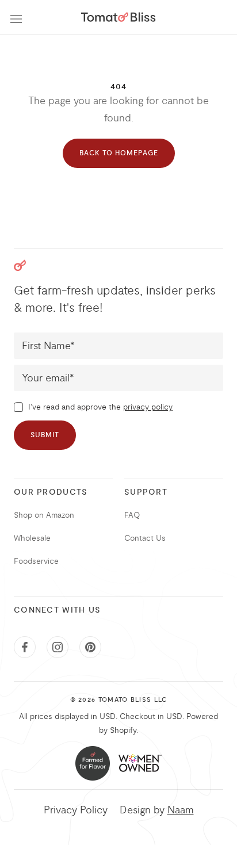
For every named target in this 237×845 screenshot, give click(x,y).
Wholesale (32, 538)
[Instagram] (57, 647)
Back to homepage (118, 153)
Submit (44, 435)
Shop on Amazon (44, 515)
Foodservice (36, 561)
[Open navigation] (16, 17)
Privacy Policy (76, 810)
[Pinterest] (90, 647)
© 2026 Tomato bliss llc (118, 700)
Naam (180, 810)
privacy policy (148, 407)
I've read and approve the (99, 407)
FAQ (132, 515)
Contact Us (145, 538)
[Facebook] (25, 647)
